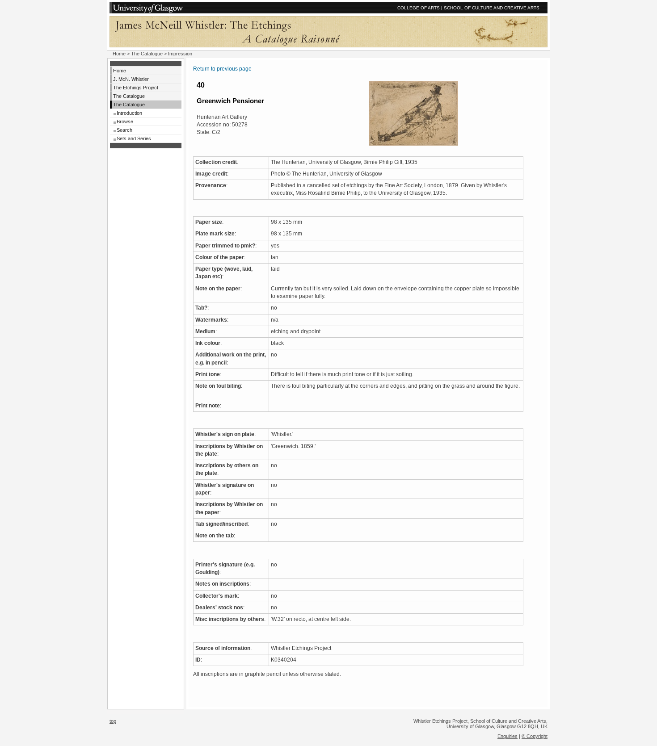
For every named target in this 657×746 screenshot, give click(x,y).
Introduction (129, 113)
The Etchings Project (135, 87)
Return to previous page (222, 68)
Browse (125, 121)
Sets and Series (134, 138)
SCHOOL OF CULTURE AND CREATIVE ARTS (491, 7)
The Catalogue (147, 53)
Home (119, 53)
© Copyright (535, 736)
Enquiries (507, 736)
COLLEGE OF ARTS (418, 7)
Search (124, 130)
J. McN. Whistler (131, 79)
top (113, 721)
